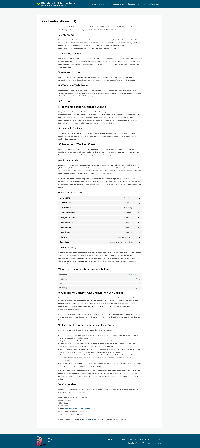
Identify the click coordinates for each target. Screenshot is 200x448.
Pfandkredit (104, 4)
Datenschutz (122, 439)
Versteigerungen (118, 4)
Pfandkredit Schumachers (58, 3)
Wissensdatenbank (154, 439)
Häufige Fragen (154, 4)
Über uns (131, 4)
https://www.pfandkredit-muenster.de (85, 40)
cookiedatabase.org (92, 419)
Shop (94, 4)
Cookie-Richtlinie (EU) (137, 439)
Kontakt (141, 4)
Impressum (110, 439)
